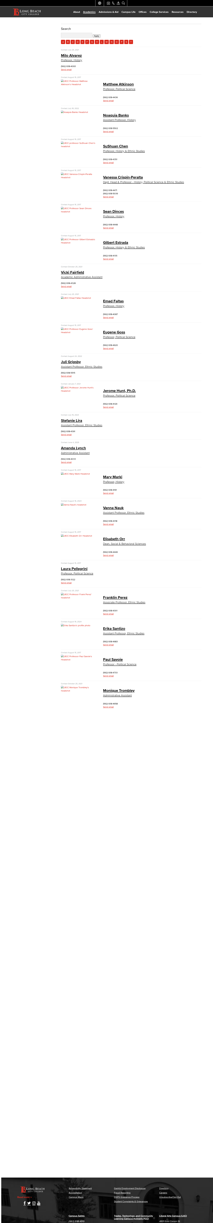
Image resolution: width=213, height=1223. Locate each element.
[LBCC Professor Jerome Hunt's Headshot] (78, 391)
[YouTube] (38, 1203)
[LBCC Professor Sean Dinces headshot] (78, 211)
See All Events (108, 3)
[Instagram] (33, 1203)
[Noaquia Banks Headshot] (74, 112)
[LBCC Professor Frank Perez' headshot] (78, 598)
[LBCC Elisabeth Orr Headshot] (76, 536)
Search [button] (123, 3)
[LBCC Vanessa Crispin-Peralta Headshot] (78, 177)
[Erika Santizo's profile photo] (75, 625)
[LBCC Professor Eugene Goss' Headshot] (78, 332)
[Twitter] (29, 1203)
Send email (66, 69)
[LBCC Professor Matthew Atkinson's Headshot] (78, 84)
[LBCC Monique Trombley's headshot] (78, 691)
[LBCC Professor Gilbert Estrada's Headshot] (78, 243)
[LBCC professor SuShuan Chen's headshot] (78, 146)
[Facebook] (25, 1203)
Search (66, 28)
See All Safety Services (118, 3)
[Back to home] (27, 11)
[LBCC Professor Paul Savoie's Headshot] (78, 660)
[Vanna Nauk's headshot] (73, 505)
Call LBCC (113, 3)
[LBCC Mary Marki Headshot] (75, 474)
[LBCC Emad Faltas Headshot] (76, 298)
